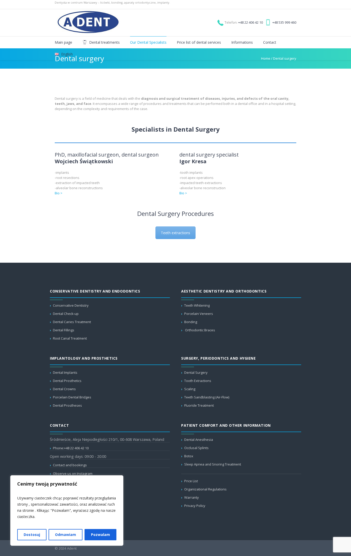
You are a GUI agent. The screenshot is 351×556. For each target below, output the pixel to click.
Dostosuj (32, 534)
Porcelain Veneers (198, 313)
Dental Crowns (64, 389)
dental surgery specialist (209, 158)
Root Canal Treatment (70, 338)
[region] (66, 510)
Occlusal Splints (196, 447)
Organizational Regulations (205, 489)
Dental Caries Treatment (72, 322)
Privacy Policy (194, 505)
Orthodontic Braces (199, 330)
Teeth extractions (175, 232)
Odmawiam (65, 534)
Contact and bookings (70, 465)
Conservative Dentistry (71, 305)
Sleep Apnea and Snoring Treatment (212, 464)
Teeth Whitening (197, 305)
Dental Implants (65, 372)
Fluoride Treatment (199, 405)
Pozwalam (100, 534)
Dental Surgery (196, 372)
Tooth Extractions (197, 380)
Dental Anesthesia (198, 439)
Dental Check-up (66, 313)
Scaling (189, 389)
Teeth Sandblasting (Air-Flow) (206, 397)
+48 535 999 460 (284, 22)
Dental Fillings (63, 330)
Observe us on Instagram (73, 473)
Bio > (58, 193)
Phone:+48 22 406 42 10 (71, 448)
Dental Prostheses (67, 405)
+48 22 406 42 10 (250, 22)
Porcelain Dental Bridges (72, 397)
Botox (188, 456)
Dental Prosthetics (67, 380)
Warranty (191, 497)
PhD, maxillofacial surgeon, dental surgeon (107, 158)
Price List (191, 481)
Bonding (190, 322)
